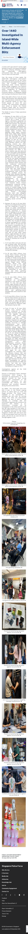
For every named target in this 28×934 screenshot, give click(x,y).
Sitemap (4, 916)
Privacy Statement (6, 911)
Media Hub (5, 876)
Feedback (4, 898)
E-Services (5, 873)
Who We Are (5, 870)
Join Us (4, 885)
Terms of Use (5, 913)
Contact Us (5, 891)
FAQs (3, 900)
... (7, 26)
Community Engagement (9, 888)
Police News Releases (8, 57)
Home (3, 26)
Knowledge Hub (7, 882)
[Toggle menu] (25, 5)
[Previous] (2, 22)
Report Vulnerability (7, 908)
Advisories (5, 879)
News (10, 26)
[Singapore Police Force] (7, 5)
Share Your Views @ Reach (8, 903)
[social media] (6, 895)
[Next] (7, 22)
